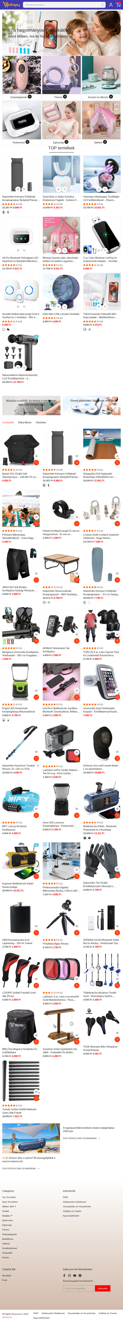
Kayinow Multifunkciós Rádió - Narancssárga (18, 885)
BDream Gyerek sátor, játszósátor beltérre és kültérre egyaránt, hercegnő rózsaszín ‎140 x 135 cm (60, 260)
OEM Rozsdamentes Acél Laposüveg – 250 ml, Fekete (17, 942)
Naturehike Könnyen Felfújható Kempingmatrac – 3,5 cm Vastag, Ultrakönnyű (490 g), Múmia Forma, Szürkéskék (102, 593)
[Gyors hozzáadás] (77, 462)
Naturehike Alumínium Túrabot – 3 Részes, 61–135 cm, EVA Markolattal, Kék (20, 767)
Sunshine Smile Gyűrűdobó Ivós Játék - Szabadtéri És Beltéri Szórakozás (60, 1051)
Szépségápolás (9, 1234)
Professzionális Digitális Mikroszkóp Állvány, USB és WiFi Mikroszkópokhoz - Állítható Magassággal (60, 889)
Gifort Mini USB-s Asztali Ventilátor (61, 314)
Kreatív (5, 1257)
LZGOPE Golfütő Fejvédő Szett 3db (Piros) (19, 994)
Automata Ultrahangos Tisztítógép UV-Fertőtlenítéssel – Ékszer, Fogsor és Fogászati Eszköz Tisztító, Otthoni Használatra (101, 198)
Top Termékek (9, 1197)
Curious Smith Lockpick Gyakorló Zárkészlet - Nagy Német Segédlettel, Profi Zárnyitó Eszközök (101, 536)
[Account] (111, 5)
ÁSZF (65, 1197)
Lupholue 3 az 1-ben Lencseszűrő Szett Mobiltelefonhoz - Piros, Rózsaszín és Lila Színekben (61, 998)
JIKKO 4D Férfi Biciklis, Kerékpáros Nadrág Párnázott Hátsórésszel (18, 589)
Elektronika (7, 1220)
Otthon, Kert (9, 1206)
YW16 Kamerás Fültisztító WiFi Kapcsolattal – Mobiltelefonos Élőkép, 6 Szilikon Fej (99, 316)
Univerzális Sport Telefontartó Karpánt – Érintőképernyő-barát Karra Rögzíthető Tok (100, 710)
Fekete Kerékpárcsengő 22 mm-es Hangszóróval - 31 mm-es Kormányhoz (61, 533)
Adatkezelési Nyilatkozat (74, 1202)
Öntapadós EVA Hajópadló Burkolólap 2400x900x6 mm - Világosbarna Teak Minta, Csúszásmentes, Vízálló (98, 475)
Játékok (6, 1243)
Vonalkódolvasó (9, 1248)
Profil (4, 1280)
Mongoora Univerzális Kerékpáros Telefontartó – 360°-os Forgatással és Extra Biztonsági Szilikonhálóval (21, 654)
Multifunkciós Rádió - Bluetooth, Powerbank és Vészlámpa (100, 828)
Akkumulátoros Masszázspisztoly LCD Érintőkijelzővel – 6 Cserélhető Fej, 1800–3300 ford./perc (20, 377)
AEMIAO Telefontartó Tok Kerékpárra (56, 650)
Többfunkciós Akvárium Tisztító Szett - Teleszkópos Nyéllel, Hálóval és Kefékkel (99, 994)
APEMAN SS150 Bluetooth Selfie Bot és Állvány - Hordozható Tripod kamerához (101, 942)
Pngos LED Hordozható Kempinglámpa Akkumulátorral (18, 710)
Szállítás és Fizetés (72, 1211)
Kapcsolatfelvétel (71, 1216)
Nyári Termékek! (10, 1202)
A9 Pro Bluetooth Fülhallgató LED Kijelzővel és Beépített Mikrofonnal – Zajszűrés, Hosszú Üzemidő (20, 260)
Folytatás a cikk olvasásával (19, 1168)
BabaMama (7, 1239)
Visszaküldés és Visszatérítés (77, 1206)
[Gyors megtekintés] (36, 456)
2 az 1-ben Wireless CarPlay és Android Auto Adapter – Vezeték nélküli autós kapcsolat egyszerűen (102, 260)
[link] (61, 33)
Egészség (7, 1225)
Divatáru (7, 1216)
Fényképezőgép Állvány (56, 943)
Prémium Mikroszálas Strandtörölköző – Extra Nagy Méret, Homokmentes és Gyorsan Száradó (20, 536)
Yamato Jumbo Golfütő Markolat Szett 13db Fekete (19, 1111)
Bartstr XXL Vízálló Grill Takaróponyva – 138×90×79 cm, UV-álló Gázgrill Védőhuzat (19, 475)
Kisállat (5, 1211)
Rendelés (6, 1275)
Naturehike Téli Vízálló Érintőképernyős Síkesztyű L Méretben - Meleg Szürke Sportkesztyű (98, 885)
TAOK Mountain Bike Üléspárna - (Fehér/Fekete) (101, 1048)
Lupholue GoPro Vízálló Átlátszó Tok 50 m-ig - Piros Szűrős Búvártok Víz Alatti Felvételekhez (60, 772)
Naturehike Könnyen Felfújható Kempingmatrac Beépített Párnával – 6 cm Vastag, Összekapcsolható (20, 198)
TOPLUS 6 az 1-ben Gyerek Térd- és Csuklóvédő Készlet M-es (101, 654)
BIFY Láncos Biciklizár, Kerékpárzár (14, 828)
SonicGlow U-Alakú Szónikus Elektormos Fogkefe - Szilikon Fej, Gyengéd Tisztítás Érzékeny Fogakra (61, 198)
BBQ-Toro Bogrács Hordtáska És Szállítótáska (19, 1051)
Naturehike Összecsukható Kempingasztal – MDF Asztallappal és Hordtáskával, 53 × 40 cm (61, 593)
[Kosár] (36, 462)
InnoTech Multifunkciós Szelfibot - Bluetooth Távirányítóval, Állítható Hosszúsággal (60, 710)
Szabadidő (7, 1253)
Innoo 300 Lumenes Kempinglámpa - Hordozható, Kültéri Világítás (58, 824)
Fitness (5, 1229)
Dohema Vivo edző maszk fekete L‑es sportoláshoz (100, 767)
